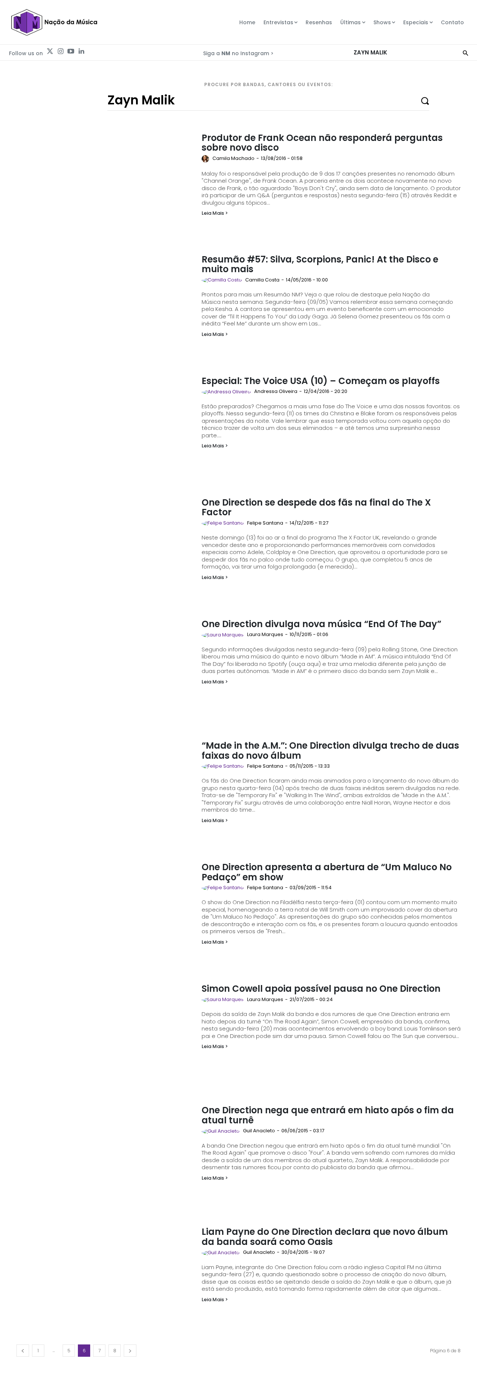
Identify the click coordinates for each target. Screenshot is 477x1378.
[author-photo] (206, 159)
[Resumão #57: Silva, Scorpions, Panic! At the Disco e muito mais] (105, 304)
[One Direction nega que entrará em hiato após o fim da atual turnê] (105, 1155)
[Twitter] (50, 51)
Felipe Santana (265, 522)
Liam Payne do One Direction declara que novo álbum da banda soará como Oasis (325, 1237)
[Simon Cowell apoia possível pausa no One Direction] (105, 1033)
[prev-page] (22, 1350)
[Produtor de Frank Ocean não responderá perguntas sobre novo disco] (105, 182)
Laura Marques (265, 634)
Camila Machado (233, 158)
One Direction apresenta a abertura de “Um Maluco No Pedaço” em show (327, 872)
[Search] (465, 53)
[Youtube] (70, 51)
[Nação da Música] (54, 22)
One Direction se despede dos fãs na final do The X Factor (316, 507)
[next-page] (130, 1350)
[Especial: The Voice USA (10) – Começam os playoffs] (105, 425)
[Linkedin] (81, 51)
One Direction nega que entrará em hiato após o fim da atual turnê (328, 1115)
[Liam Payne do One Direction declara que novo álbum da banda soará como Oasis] (105, 1276)
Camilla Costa (262, 279)
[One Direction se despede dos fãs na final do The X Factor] (105, 547)
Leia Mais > (215, 213)
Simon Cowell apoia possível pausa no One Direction (321, 988)
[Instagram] (60, 51)
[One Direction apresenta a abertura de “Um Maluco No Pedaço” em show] (105, 912)
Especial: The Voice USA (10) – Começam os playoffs (321, 381)
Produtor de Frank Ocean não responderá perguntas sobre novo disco (322, 143)
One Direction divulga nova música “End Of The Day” (321, 624)
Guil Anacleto (259, 1130)
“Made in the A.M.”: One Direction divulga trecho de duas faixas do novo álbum (330, 750)
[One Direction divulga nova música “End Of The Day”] (105, 669)
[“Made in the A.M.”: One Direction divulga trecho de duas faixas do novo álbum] (105, 790)
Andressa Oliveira (275, 391)
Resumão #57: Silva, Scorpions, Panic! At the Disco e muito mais (320, 264)
